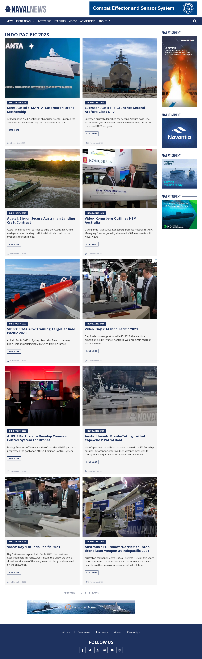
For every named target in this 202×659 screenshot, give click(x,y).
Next (95, 592)
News (10, 21)
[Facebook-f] (82, 650)
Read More (14, 130)
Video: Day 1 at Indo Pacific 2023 (33, 546)
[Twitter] (90, 650)
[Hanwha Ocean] (81, 607)
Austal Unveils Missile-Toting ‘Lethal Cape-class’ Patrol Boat (115, 438)
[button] (194, 21)
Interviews (44, 21)
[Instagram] (119, 650)
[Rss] (97, 650)
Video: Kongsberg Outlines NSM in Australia (113, 220)
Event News (23, 21)
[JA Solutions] (143, 14)
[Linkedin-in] (105, 650)
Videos (73, 21)
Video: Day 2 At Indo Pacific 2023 (111, 329)
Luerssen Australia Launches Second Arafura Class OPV (115, 109)
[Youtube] (112, 650)
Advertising (87, 21)
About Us (104, 21)
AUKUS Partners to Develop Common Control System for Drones (37, 438)
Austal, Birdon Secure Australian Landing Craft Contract (41, 220)
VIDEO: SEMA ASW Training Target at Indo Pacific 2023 (41, 331)
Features (60, 21)
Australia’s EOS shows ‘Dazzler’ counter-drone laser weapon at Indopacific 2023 (117, 548)
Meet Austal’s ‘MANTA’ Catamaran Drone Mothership (41, 109)
